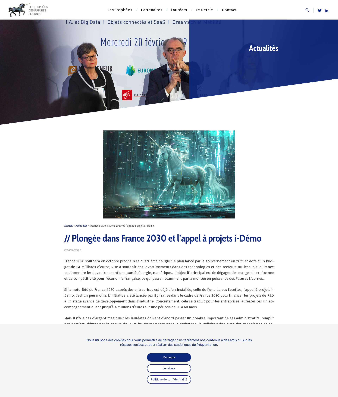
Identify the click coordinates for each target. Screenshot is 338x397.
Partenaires (151, 10)
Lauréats (179, 10)
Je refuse (169, 368)
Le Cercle (204, 10)
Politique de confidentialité (169, 379)
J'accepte (169, 357)
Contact (229, 10)
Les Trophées (120, 10)
